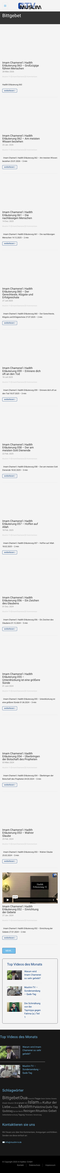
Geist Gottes (46, 1099)
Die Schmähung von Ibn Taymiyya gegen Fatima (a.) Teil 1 (32, 1010)
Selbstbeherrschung (10, 1115)
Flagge (37, 1098)
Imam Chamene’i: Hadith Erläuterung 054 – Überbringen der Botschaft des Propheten (21, 756)
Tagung (21, 1115)
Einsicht (31, 1099)
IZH (40, 1103)
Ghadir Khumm (8, 1103)
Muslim (25, 1106)
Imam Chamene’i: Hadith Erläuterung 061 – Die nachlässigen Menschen (17, 215)
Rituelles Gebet (46, 1111)
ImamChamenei (18, 77)
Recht (20, 1111)
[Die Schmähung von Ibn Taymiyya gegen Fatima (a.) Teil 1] (14, 1007)
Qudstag (7, 1110)
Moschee (14, 1107)
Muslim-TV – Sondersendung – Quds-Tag (32, 991)
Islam (33, 1102)
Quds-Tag (51, 1107)
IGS (26, 1103)
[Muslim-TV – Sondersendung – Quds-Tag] (14, 991)
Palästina (39, 1107)
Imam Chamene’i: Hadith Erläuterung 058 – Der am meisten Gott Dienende (18, 447)
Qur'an (15, 1111)
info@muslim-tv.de (13, 1142)
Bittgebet (11, 1097)
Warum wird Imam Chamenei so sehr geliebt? (32, 975)
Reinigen (29, 1111)
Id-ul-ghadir (19, 1103)
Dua (24, 1097)
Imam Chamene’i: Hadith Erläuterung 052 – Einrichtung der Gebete (20, 909)
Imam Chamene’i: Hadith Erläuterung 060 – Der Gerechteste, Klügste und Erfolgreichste (17, 293)
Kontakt (20, 1165)
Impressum (50, 1165)
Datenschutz (34, 1165)
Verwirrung (37, 1115)
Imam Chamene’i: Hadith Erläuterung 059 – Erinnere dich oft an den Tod (21, 371)
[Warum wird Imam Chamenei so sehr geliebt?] (14, 975)
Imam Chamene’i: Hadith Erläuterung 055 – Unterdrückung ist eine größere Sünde (21, 678)
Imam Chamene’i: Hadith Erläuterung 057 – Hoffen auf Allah (20, 523)
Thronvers (29, 1115)
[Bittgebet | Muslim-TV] (29, 5)
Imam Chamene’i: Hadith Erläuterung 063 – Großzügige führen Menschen (20, 65)
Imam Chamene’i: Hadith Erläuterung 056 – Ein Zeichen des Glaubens (20, 600)
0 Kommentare (31, 77)
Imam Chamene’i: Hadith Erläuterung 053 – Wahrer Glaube (18, 832)
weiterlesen (9, 90)
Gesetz (54, 1099)
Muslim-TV (6, 77)
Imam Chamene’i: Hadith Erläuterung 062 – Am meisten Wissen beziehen (21, 138)
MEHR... (9, 951)
